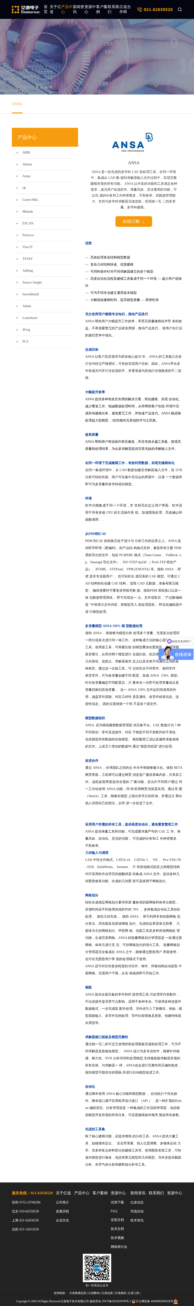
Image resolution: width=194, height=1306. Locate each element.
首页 (46, 9)
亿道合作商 (125, 9)
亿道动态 (137, 1202)
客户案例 (101, 9)
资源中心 (90, 9)
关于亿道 (55, 9)
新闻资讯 (78, 9)
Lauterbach (29, 318)
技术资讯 (137, 1220)
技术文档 (117, 1229)
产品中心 (67, 9)
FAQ (114, 1211)
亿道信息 (107, 1293)
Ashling (27, 270)
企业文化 (62, 1220)
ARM (26, 152)
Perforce (28, 235)
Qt (24, 188)
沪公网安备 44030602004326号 (154, 1301)
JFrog (26, 329)
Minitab (27, 211)
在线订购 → (134, 221)
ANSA (17, 104)
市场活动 (137, 1211)
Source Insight (32, 282)
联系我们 (113, 9)
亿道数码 (94, 1293)
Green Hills (30, 200)
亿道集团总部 (77, 1293)
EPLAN (27, 223)
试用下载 (117, 1202)
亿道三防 (133, 1293)
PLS (25, 341)
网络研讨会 (119, 1247)
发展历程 (62, 1211)
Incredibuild (30, 294)
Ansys (26, 176)
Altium (27, 164)
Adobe (26, 306)
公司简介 (62, 1202)
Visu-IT (27, 247)
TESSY (27, 259)
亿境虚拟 (120, 1293)
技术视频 (117, 1238)
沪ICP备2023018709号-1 (116, 1301)
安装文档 (117, 1220)
